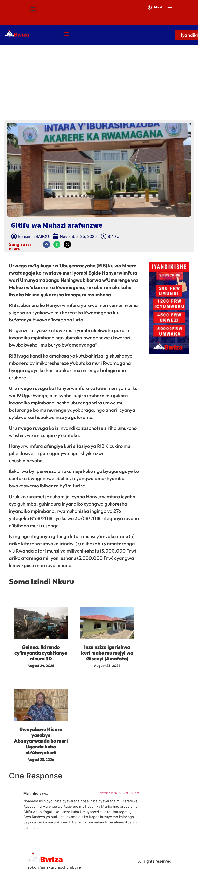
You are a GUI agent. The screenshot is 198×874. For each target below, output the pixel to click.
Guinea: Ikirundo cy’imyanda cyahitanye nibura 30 (40, 653)
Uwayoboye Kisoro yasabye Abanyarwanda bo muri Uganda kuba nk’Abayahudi (41, 740)
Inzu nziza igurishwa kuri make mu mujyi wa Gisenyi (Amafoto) (107, 653)
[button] (33, 9)
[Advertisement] (99, 81)
